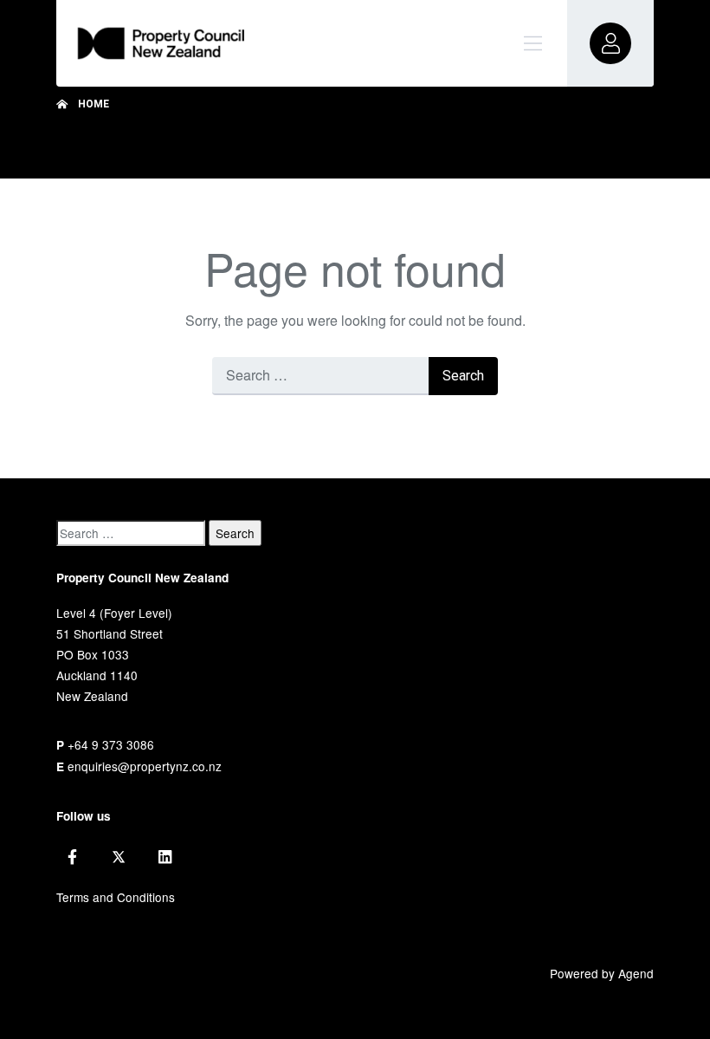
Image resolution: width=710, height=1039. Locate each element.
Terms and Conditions (115, 897)
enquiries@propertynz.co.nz (145, 766)
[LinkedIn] (164, 857)
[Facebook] (72, 857)
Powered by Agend (602, 973)
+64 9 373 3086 (111, 744)
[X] (118, 857)
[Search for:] (320, 376)
